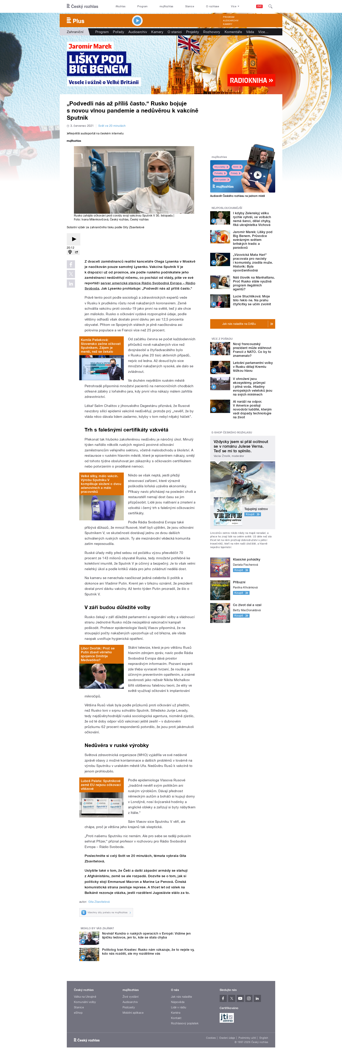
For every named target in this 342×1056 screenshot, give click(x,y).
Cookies (211, 1037)
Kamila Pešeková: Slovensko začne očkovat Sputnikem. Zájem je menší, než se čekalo (101, 345)
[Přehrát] (73, 239)
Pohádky (218, 173)
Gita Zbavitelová (99, 901)
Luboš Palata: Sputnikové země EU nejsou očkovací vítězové (101, 785)
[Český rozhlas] (82, 6)
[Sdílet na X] (71, 274)
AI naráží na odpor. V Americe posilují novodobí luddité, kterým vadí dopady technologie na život (252, 409)
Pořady (118, 32)
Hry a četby (219, 167)
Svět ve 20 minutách (112, 125)
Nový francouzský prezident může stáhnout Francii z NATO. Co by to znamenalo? (252, 350)
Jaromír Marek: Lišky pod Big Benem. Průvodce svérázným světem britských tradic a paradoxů (253, 239)
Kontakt (176, 1018)
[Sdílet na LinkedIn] (71, 283)
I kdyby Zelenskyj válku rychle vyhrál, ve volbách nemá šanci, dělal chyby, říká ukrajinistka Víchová (252, 219)
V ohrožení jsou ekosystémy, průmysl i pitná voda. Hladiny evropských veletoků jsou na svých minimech (252, 386)
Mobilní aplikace (133, 1012)
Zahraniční (75, 32)
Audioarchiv (230, 20)
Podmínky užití (247, 1037)
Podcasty (129, 1007)
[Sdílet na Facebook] (71, 264)
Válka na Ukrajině (85, 996)
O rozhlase (212, 6)
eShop (78, 1012)
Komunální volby (85, 1002)
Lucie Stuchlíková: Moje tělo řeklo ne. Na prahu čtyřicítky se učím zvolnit (252, 300)
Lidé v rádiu (178, 1007)
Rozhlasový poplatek (184, 1023)
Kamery (227, 24)
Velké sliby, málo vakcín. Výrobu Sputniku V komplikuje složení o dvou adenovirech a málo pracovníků (101, 484)
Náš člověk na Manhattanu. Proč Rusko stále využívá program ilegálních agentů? (254, 283)
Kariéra (175, 1012)
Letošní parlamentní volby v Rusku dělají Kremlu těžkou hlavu (253, 366)
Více (263, 32)
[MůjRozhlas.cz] (74, 141)
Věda (250, 32)
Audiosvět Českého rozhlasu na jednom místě (237, 195)
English (264, 1037)
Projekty (192, 32)
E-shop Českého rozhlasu (232, 432)
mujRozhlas (166, 6)
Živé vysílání (220, 179)
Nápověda (178, 1002)
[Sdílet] (76, 252)
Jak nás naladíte (181, 996)
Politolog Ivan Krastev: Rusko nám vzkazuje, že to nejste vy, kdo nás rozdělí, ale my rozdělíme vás (148, 951)
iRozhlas (121, 6)
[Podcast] (70, 252)
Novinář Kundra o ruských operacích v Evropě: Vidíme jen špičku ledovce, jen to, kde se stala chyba (146, 935)
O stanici (175, 32)
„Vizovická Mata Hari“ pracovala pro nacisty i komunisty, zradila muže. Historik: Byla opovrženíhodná (253, 262)
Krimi (235, 167)
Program (142, 6)
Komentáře (233, 32)
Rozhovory (211, 32)
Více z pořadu (222, 338)
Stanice (189, 6)
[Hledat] (270, 6)
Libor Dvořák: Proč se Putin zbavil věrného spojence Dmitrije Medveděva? (98, 654)
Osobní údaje (227, 1037)
